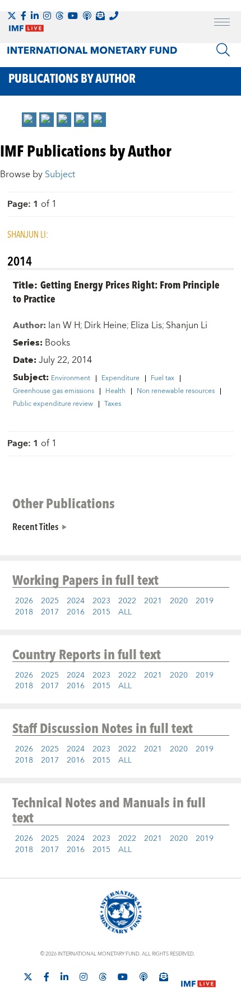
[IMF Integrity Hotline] (113, 15)
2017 (50, 612)
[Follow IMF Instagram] (47, 15)
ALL (125, 612)
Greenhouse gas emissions (53, 391)
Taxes (112, 404)
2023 (101, 601)
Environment (70, 378)
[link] (29, 119)
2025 (50, 601)
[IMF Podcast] (86, 15)
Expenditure (120, 378)
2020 (179, 601)
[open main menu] (222, 23)
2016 (76, 612)
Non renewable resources (176, 391)
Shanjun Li (186, 325)
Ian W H (64, 325)
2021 (153, 601)
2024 (76, 601)
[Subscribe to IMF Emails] (100, 15)
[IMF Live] (198, 977)
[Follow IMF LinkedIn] (35, 15)
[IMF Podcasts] (143, 976)
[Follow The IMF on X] (11, 15)
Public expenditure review (53, 404)
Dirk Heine (105, 325)
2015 (101, 612)
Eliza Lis (146, 325)
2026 (24, 601)
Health (115, 391)
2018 (24, 612)
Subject (60, 174)
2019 (205, 601)
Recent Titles (35, 526)
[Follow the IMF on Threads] (59, 15)
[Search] (223, 49)
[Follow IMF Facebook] (23, 15)
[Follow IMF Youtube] (73, 15)
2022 (127, 601)
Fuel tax (162, 378)
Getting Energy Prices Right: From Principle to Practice (116, 291)
